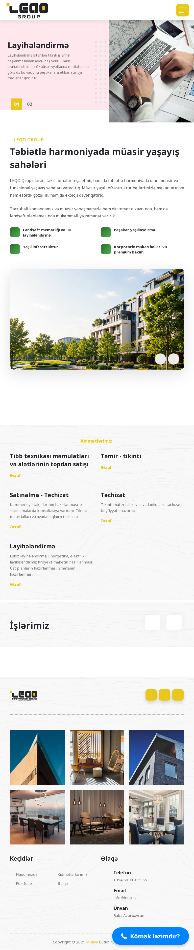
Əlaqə (63, 883)
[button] (16, 358)
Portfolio (24, 883)
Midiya (92, 941)
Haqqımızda (26, 874)
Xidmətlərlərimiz (72, 874)
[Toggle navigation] (182, 10)
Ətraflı (16, 475)
